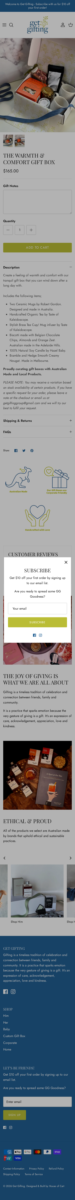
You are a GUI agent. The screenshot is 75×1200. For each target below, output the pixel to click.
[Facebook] (34, 635)
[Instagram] (40, 635)
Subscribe (37, 622)
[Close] (66, 562)
